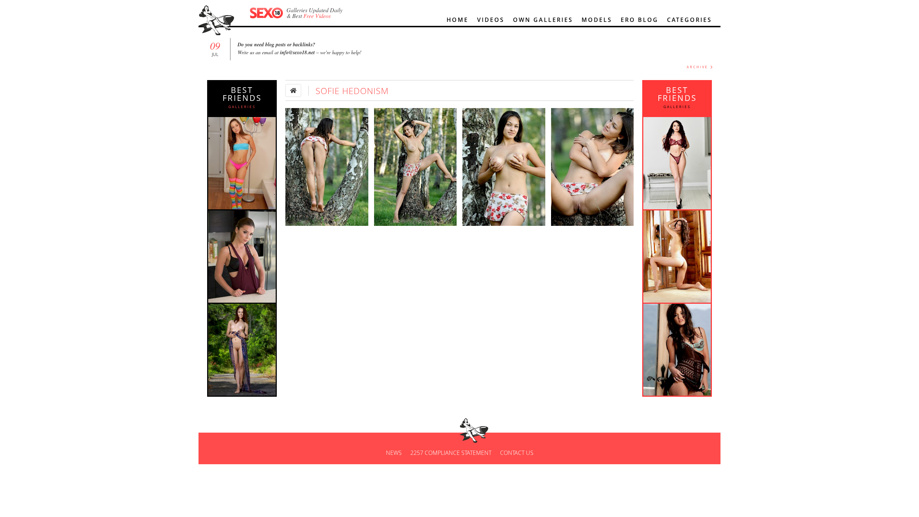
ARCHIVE (697, 67)
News (394, 453)
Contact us (516, 453)
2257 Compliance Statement (450, 453)
